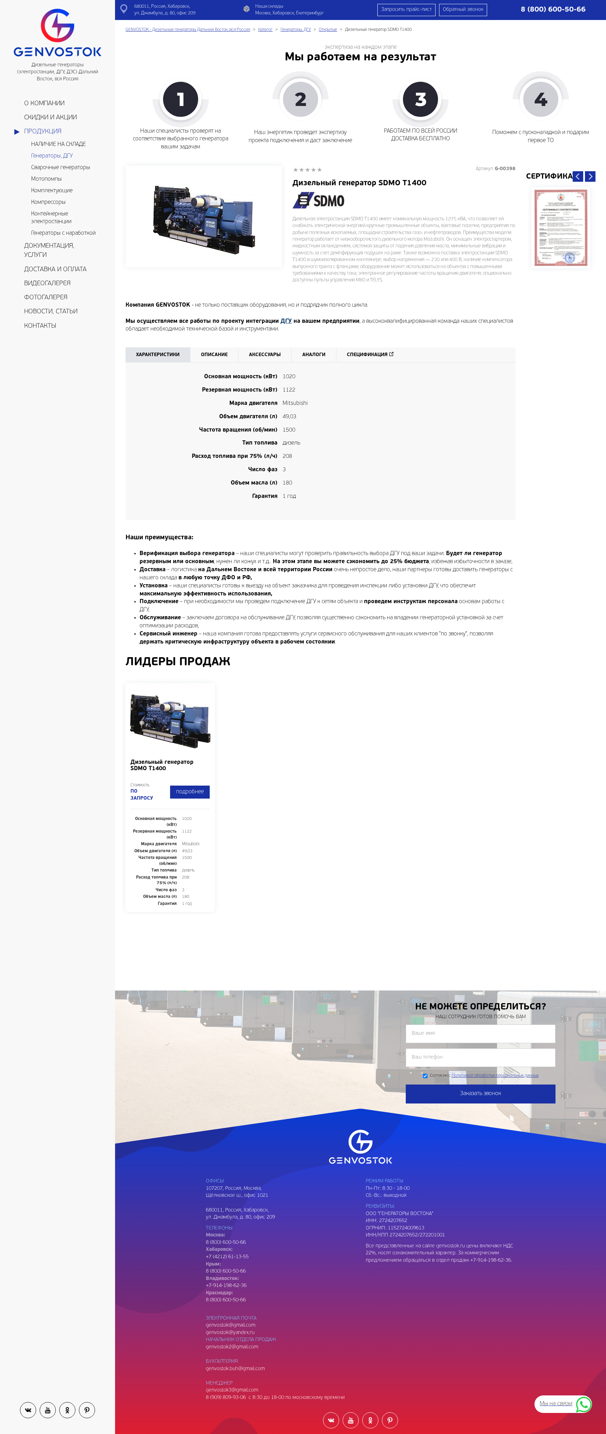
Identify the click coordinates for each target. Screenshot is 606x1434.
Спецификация (367, 355)
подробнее (190, 792)
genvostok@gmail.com (230, 1325)
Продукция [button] (42, 131)
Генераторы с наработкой (63, 233)
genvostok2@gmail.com (232, 1347)
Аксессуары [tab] (265, 355)
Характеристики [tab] (158, 355)
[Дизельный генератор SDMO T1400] (204, 216)
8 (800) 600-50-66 (226, 1271)
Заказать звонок (480, 1093)
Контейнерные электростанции (51, 218)
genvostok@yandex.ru (230, 1332)
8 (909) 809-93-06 (226, 1397)
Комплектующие (52, 191)
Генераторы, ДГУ (52, 156)
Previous (578, 176)
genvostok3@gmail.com (232, 1390)
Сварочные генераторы (60, 168)
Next (590, 176)
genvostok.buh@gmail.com (235, 1369)
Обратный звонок (463, 9)
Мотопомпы (46, 179)
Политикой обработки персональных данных (495, 1076)
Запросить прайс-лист (406, 9)
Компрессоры (48, 202)
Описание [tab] (214, 355)
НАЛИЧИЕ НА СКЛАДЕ (58, 144)
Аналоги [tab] (313, 355)
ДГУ (286, 321)
